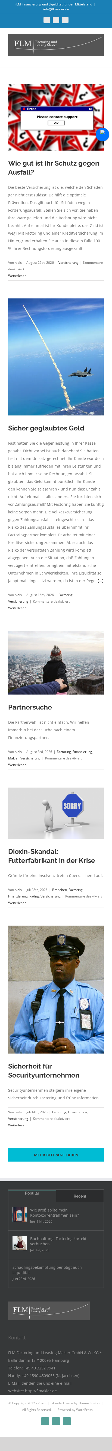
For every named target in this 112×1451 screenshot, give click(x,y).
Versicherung (68, 262)
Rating (34, 896)
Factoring (65, 595)
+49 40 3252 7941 (39, 1368)
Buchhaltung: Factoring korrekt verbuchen (58, 1241)
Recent (80, 1196)
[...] (101, 580)
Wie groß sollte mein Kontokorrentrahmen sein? (54, 1212)
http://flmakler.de (41, 1390)
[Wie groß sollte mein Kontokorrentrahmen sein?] (20, 1214)
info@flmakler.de (56, 9)
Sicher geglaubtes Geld (46, 428)
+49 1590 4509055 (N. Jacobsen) (50, 1375)
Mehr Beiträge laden (56, 1154)
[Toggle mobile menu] (101, 59)
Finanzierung (82, 751)
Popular (32, 1193)
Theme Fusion (88, 1403)
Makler (13, 758)
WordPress (84, 1409)
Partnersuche (30, 707)
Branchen (59, 889)
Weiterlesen (17, 275)
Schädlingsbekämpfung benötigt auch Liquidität (47, 1270)
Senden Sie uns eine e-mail (46, 1383)
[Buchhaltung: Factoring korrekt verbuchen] (20, 1243)
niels (18, 262)
